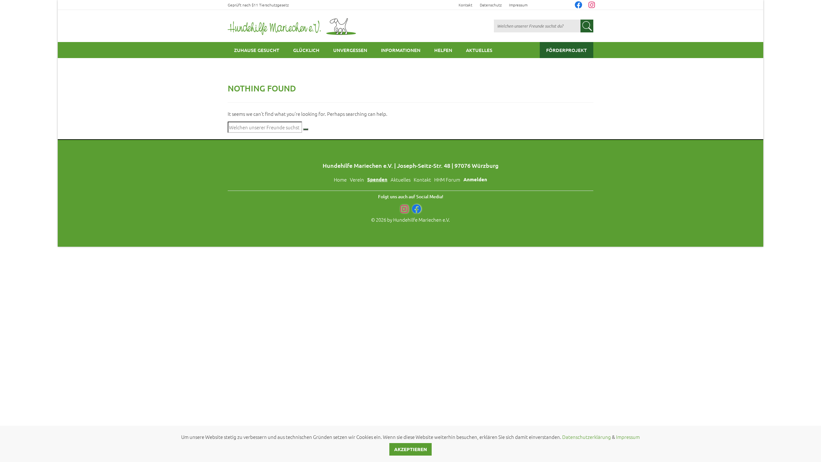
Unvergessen (350, 50)
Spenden (377, 179)
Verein (357, 179)
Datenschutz (491, 4)
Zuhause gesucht (256, 50)
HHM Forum (447, 179)
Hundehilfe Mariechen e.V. (421, 219)
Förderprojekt (566, 50)
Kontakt (465, 4)
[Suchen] (305, 129)
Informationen (400, 50)
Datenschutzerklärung (586, 436)
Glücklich (306, 50)
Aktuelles (479, 50)
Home (340, 179)
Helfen (443, 50)
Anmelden (475, 179)
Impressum (518, 4)
